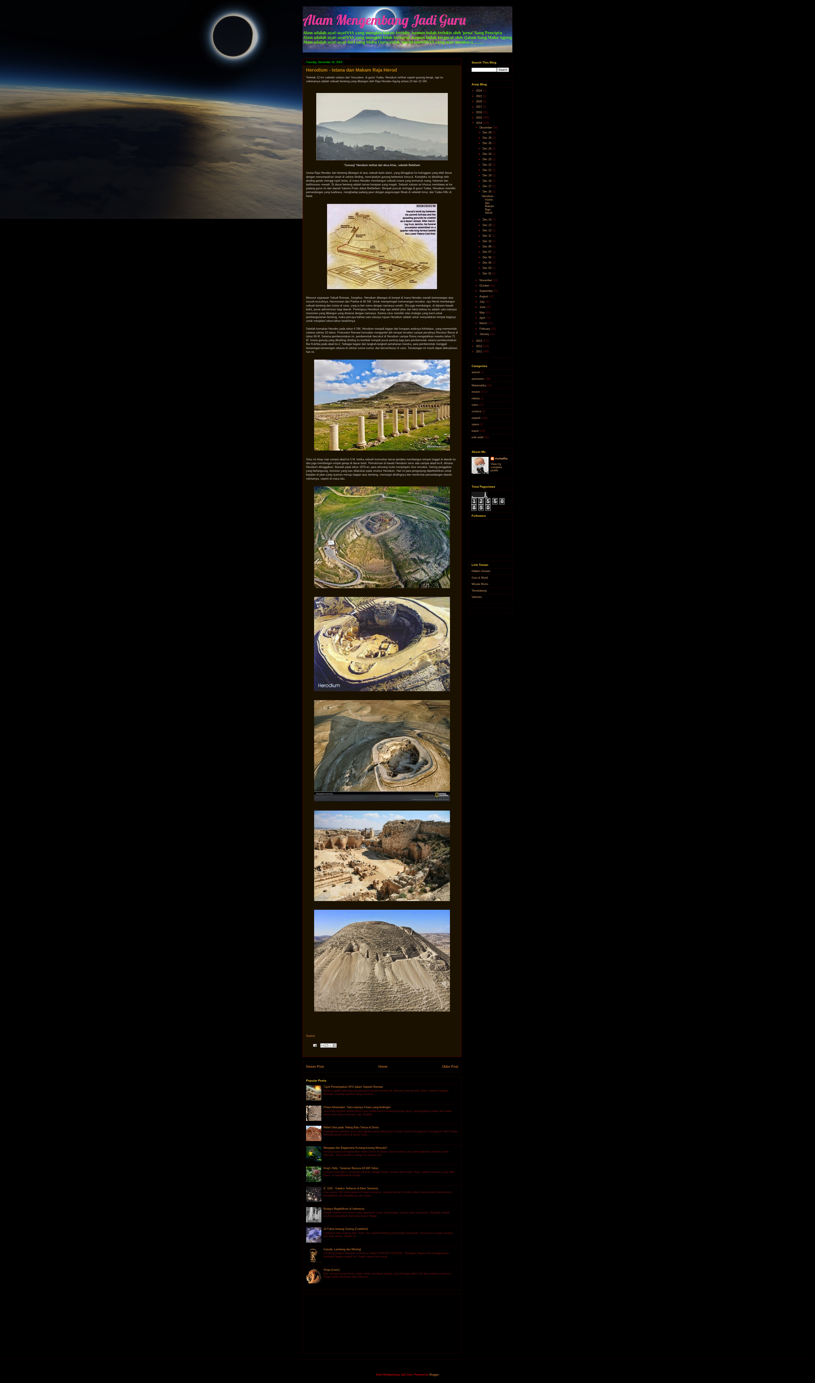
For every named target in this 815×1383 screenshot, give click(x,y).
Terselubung (479, 590)
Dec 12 (487, 230)
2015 (479, 117)
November (486, 280)
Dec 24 (487, 153)
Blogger (433, 1374)
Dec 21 (487, 170)
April (482, 317)
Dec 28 (487, 137)
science (476, 411)
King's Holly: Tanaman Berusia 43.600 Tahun (350, 1168)
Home (383, 1066)
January (484, 334)
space (475, 424)
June (482, 307)
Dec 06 (487, 257)
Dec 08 (487, 246)
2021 (479, 96)
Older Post (450, 1066)
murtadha (501, 458)
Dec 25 (487, 148)
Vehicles (477, 597)
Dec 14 (487, 219)
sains (475, 404)
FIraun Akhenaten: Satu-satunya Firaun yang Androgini (357, 1107)
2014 (479, 122)
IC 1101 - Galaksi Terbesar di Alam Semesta (350, 1188)
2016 (479, 112)
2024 (479, 90)
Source (310, 1035)
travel (475, 430)
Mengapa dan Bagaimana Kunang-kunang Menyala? (355, 1147)
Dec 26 (487, 143)
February (485, 328)
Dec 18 (487, 180)
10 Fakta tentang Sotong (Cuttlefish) (345, 1228)
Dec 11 (487, 235)
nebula (476, 398)
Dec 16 (487, 191)
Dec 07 (487, 251)
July (482, 301)
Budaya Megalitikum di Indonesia (343, 1208)
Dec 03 (487, 268)
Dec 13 (487, 225)
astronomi (478, 378)
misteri (476, 391)
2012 (479, 346)
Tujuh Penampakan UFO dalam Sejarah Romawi (353, 1086)
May (482, 312)
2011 (479, 351)
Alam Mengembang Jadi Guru (384, 19)
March (483, 323)
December (486, 127)
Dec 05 (487, 262)
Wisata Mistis (480, 584)
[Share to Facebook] (334, 1045)
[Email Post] (315, 1045)
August (484, 296)
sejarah (476, 418)
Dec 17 (487, 186)
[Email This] (322, 1045)
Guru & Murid (480, 577)
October (484, 285)
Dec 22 (487, 164)
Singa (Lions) (331, 1269)
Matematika (479, 385)
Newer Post (315, 1066)
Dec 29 (487, 132)
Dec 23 (487, 159)
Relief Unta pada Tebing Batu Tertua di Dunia (351, 1127)
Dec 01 (487, 273)
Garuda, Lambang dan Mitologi (342, 1249)
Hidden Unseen (481, 571)
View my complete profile (496, 467)
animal (476, 372)
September (486, 290)
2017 (479, 106)
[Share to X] (330, 1045)
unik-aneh (477, 437)
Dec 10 (487, 241)
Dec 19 (487, 175)
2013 (479, 340)
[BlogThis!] (326, 1045)
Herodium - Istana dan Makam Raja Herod (488, 204)
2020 (479, 101)
